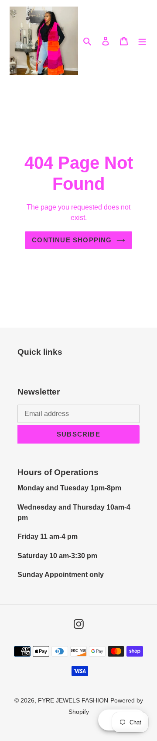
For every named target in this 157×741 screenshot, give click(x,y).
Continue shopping (72, 240)
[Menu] (142, 41)
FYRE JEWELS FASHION (73, 700)
